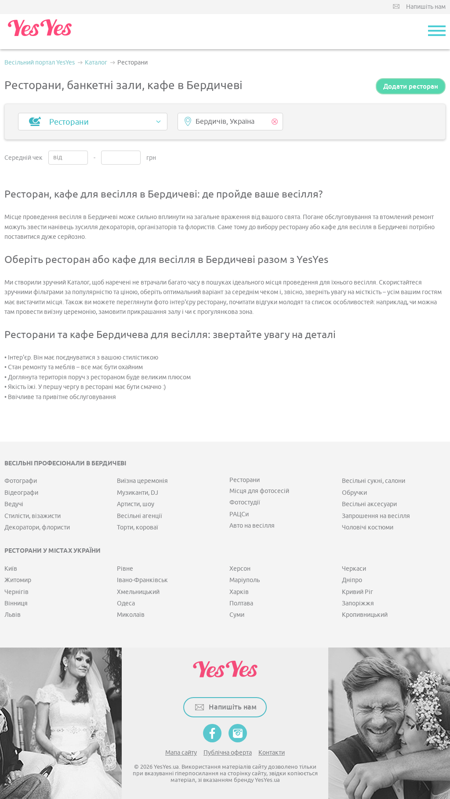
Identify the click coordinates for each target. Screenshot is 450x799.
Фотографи (20, 481)
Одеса (126, 603)
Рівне (125, 568)
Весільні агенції (139, 516)
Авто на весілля (252, 525)
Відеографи (21, 493)
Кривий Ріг (357, 592)
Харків (239, 592)
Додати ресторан (410, 86)
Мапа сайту (181, 752)
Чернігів (16, 592)
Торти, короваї (137, 527)
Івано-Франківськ (142, 580)
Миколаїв (131, 615)
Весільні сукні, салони (373, 481)
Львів (12, 615)
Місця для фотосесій (259, 491)
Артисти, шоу (135, 504)
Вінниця (16, 603)
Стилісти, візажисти (32, 516)
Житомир (17, 580)
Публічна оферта (227, 752)
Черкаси (354, 568)
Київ (10, 568)
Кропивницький (365, 615)
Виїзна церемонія (142, 481)
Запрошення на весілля (376, 516)
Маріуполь (244, 580)
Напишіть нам (426, 7)
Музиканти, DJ (137, 493)
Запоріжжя (358, 603)
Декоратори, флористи (37, 527)
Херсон (239, 568)
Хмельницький (138, 592)
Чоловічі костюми (367, 527)
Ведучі (13, 504)
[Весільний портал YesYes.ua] (39, 31)
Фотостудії (244, 502)
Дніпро (352, 580)
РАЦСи (239, 514)
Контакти (271, 752)
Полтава (241, 603)
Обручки (354, 493)
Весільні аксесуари (369, 504)
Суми (236, 615)
